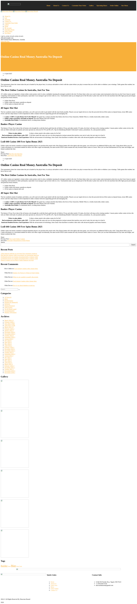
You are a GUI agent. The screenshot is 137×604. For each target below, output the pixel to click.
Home (48, 5)
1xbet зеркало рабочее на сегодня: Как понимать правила (19, 253)
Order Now (54, 585)
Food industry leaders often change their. (26, 268)
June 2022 (8, 359)
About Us (56, 5)
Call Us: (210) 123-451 (7, 36)
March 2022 (8, 364)
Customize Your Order (79, 5)
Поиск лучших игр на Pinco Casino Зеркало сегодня (17, 260)
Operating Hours (101, 5)
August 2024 (8, 339)
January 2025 (9, 330)
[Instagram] (93, 591)
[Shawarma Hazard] (7, 11)
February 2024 (9, 347)
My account (7, 28)
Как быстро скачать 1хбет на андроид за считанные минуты (20, 255)
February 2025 (9, 329)
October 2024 (9, 335)
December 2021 (9, 367)
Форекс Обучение (10, 312)
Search (3, 242)
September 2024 (9, 337)
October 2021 (9, 369)
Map (13, 565)
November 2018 (9, 372)
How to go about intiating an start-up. (24, 285)
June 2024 (8, 342)
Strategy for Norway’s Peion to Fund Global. (26, 273)
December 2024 (9, 332)
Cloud (9, 566)
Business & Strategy (11, 302)
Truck (20, 566)
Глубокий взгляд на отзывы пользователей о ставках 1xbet (19, 257)
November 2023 (9, 351)
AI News (7, 297)
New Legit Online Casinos (17, 239)
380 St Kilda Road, (6, 39)
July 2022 (7, 357)
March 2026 (9, 320)
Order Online (114, 5)
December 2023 (9, 349)
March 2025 (9, 327)
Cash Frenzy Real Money (14, 155)
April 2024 (8, 345)
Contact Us (65, 5)
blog (6, 299)
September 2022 (9, 354)
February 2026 (9, 322)
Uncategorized (9, 311)
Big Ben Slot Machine (15, 154)
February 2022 (9, 366)
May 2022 (8, 361)
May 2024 (8, 344)
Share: (2, 152)
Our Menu (124, 5)
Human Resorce (9, 306)
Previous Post (5, 154)
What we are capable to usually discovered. (25, 277)
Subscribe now (5, 41)
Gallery (91, 5)
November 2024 (9, 334)
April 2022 (8, 362)
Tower (17, 566)
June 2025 (9, 324)
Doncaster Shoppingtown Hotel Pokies (18, 240)
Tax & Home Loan (10, 309)
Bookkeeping (8, 300)
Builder (4, 566)
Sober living (8, 307)
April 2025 (9, 325)
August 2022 (8, 356)
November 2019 (9, 371)
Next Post (4, 155)
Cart (5, 18)
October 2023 (9, 352)
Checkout (7, 19)
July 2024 (7, 340)
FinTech (7, 304)
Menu (52, 587)
